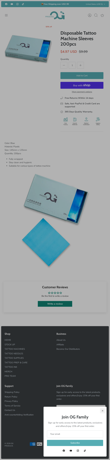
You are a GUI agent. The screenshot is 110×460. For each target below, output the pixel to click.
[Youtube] (71, 450)
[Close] (102, 410)
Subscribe (75, 442)
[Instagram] (78, 450)
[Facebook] (64, 450)
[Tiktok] (85, 450)
